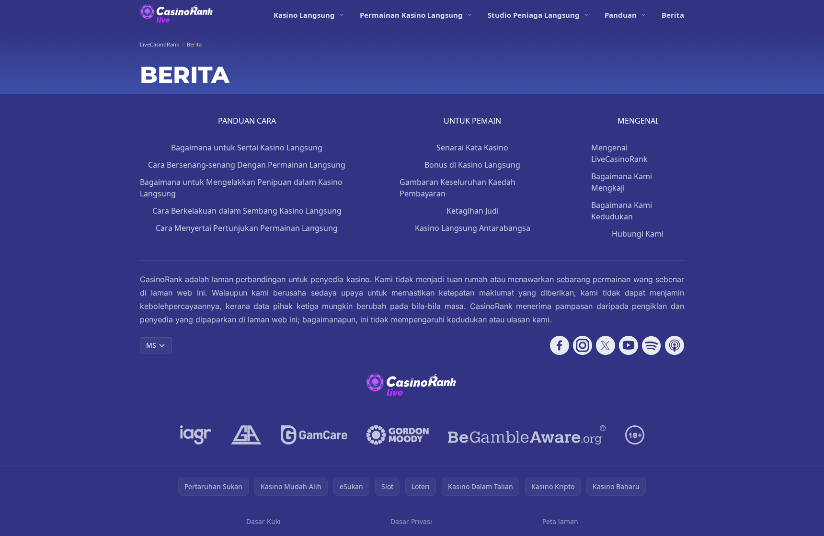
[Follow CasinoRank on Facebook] (559, 345)
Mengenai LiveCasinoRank (619, 153)
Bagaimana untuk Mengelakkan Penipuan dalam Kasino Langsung (241, 188)
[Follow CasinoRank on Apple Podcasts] (674, 345)
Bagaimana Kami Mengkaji (621, 182)
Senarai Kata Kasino (472, 147)
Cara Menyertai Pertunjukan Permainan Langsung (247, 228)
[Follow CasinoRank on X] (605, 345)
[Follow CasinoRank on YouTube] (628, 345)
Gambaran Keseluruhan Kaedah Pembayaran (457, 188)
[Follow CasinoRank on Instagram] (582, 345)
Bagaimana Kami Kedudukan (621, 211)
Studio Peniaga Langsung (534, 15)
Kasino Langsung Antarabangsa (472, 228)
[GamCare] (314, 435)
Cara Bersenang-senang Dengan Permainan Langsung (246, 165)
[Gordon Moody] (397, 435)
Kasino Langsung (304, 15)
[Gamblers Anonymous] (246, 435)
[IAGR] (196, 435)
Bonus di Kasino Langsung (472, 165)
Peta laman (560, 521)
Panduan (621, 15)
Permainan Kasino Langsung (411, 15)
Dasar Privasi (411, 521)
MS (151, 345)
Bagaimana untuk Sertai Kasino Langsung (246, 147)
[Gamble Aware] (527, 435)
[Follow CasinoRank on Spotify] (651, 345)
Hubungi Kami (638, 233)
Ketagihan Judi (472, 210)
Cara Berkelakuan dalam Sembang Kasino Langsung (247, 210)
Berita (673, 15)
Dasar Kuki (263, 521)
